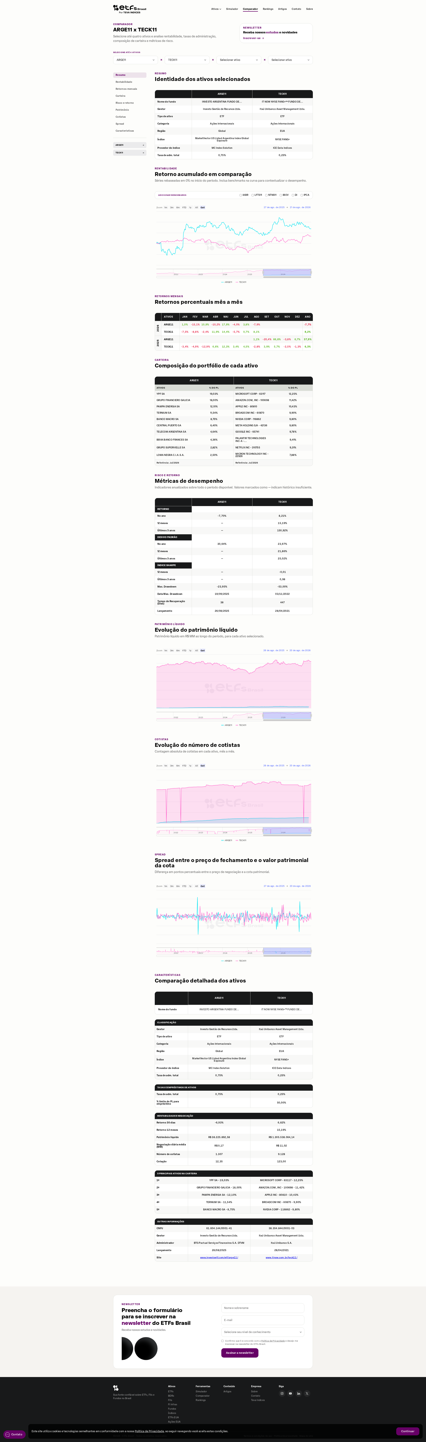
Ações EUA (174, 1421)
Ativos (214, 9)
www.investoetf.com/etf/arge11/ (219, 1257)
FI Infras (172, 1404)
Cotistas (121, 116)
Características (125, 130)
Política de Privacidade (273, 1341)
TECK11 (172, 59)
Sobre (309, 9)
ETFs (170, 1391)
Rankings (268, 9)
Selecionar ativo (230, 59)
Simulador (232, 9)
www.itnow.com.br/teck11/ (281, 1257)
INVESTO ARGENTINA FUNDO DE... (222, 102)
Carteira (120, 96)
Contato (296, 9)
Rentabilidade (124, 82)
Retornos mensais (126, 89)
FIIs (170, 1400)
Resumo (121, 75)
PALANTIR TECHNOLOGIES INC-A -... (250, 439)
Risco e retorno (125, 103)
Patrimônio (122, 110)
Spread (120, 123)
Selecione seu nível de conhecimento (247, 1332)
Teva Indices (258, 1400)
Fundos (172, 1408)
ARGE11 (121, 59)
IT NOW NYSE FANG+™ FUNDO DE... (282, 102)
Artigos (282, 9)
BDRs (171, 1395)
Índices (172, 1413)
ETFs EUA (173, 1417)
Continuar (407, 1431)
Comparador (250, 9)
